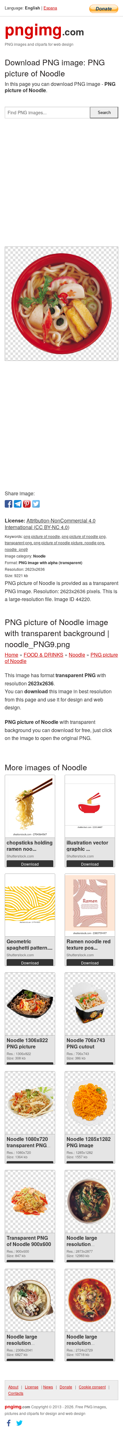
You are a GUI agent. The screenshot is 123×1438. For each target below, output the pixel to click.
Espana (50, 8)
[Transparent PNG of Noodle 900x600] (30, 1201)
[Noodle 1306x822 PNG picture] (30, 1003)
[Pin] (27, 504)
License (31, 1386)
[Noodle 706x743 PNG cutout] (90, 1004)
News (48, 1386)
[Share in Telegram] (17, 504)
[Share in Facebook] (8, 504)
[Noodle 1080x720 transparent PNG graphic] (30, 1102)
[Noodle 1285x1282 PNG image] (90, 1102)
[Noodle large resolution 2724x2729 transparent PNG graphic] (90, 1300)
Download (30, 864)
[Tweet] (36, 504)
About (13, 1386)
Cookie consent (92, 1386)
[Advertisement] (61, 185)
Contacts (15, 1393)
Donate (66, 1386)
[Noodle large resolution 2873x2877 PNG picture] (90, 1201)
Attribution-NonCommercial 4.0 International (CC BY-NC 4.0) (50, 524)
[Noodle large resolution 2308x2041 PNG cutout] (30, 1300)
